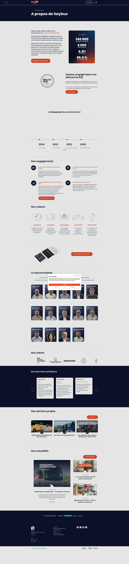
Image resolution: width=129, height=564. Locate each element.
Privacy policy (77, 275)
